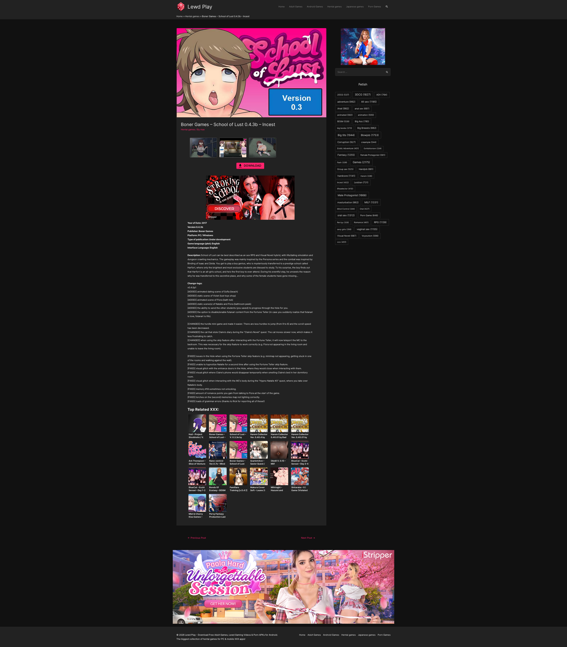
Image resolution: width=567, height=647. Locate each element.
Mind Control (346, 209)
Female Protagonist (372, 155)
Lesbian (361, 182)
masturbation (348, 202)
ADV (381, 94)
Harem (366, 176)
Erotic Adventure (348, 148)
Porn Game (369, 215)
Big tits (346, 135)
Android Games (315, 6)
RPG (380, 222)
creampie (368, 142)
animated (345, 115)
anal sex (362, 108)
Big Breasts (366, 128)
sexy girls (344, 229)
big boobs (344, 128)
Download (252, 165)
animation (366, 115)
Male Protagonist (352, 195)
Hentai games (334, 6)
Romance (361, 222)
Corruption (346, 142)
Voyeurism (370, 235)
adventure (346, 101)
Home (281, 6)
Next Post (308, 537)
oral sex (346, 215)
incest (343, 182)
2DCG (343, 94)
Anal (343, 108)
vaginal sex (367, 229)
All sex (369, 101)
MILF (371, 202)
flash (342, 162)
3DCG (363, 94)
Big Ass (362, 121)
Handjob (366, 169)
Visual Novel (346, 235)
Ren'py (343, 222)
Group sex (345, 169)
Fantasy (346, 154)
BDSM (343, 121)
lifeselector (345, 188)
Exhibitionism (373, 148)
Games (361, 162)
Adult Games (295, 6)
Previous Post (197, 537)
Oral (364, 209)
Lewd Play (200, 7)
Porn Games (374, 6)
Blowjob (370, 135)
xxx (341, 242)
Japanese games (355, 6)
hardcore (346, 175)
